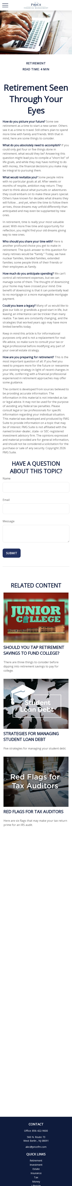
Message (9, 521)
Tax (36, 1177)
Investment (36, 1164)
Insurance (36, 1173)
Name (6, 478)
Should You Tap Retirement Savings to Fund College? (33, 650)
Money (36, 1181)
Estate (36, 1169)
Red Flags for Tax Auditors (33, 811)
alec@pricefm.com (36, 1146)
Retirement (36, 1160)
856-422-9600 (40, 1130)
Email (6, 500)
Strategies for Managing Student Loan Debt (31, 736)
